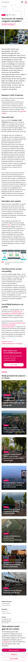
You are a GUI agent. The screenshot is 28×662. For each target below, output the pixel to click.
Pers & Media (5, 623)
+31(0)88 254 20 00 (6, 619)
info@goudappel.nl (6, 621)
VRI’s (9, 224)
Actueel (4, 6)
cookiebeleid (5, 642)
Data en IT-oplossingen (8, 25)
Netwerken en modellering (9, 23)
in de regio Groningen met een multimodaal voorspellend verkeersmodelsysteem (13, 324)
